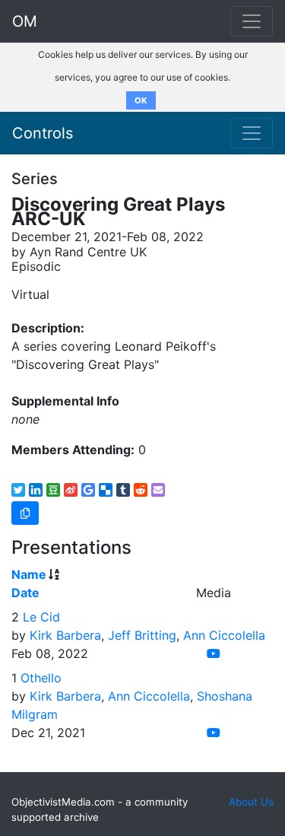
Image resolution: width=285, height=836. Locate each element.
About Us (251, 802)
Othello (41, 677)
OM (24, 21)
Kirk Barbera (65, 635)
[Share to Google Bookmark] (88, 490)
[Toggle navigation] (251, 133)
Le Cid (41, 617)
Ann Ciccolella (224, 635)
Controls (42, 133)
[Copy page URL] (25, 513)
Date (25, 592)
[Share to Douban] (53, 490)
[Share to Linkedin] (36, 490)
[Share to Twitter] (18, 490)
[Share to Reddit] (140, 490)
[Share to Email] (158, 490)
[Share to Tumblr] (123, 490)
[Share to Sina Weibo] (71, 490)
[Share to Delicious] (105, 490)
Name (28, 574)
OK (141, 100)
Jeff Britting (142, 635)
